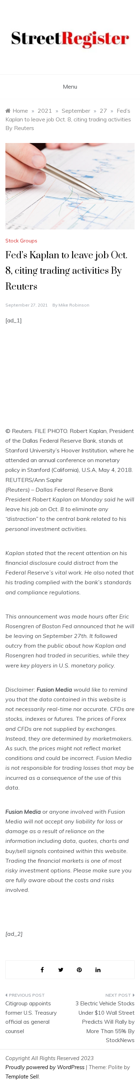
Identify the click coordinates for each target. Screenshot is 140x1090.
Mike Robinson (74, 305)
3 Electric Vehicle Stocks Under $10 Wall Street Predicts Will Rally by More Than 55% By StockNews (105, 1022)
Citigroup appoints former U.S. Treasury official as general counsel (31, 1017)
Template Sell (22, 1076)
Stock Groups (21, 240)
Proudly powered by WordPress (45, 1067)
